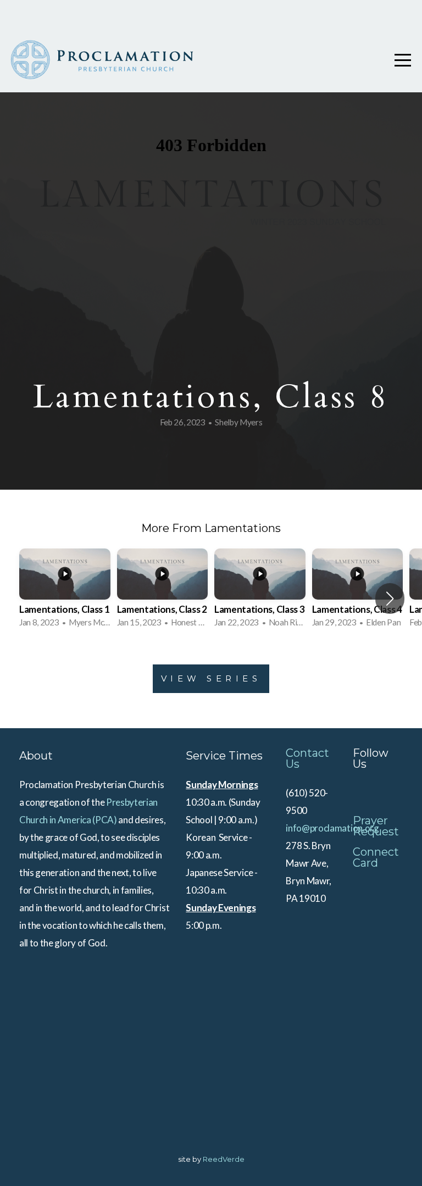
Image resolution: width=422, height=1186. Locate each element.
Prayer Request (376, 826)
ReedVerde (224, 1159)
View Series (211, 678)
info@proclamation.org (332, 828)
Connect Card (376, 857)
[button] (389, 598)
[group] (64, 591)
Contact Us (307, 758)
